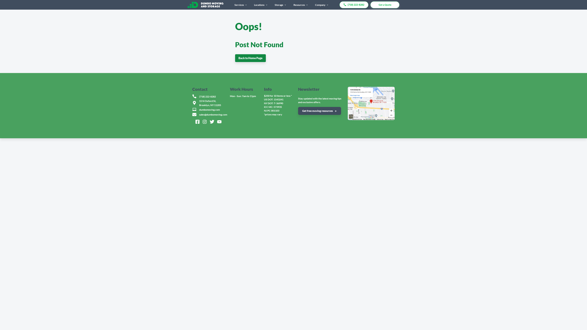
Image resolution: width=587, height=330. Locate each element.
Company (320, 4)
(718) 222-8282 (207, 96)
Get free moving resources (317, 110)
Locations (259, 4)
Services (239, 4)
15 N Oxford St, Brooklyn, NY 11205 (210, 102)
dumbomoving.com (209, 109)
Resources (299, 4)
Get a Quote (385, 4)
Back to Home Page (250, 58)
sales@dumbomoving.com (213, 114)
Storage (279, 4)
